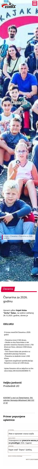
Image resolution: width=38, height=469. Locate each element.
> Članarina (13, 236)
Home (6, 236)
